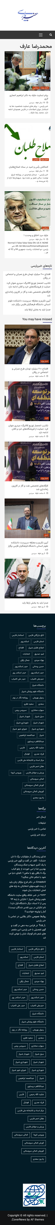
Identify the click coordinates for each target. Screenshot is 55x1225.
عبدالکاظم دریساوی (36, 741)
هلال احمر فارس (37, 766)
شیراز (41, 735)
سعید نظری (29, 704)
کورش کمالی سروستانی (34, 785)
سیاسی (36, 88)
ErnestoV (41, 882)
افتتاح (21, 648)
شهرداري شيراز (22, 723)
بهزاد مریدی (39, 660)
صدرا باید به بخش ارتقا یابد (37, 310)
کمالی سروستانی (37, 779)
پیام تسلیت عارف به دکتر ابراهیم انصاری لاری (28, 97)
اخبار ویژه (44, 88)
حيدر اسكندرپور (21, 666)
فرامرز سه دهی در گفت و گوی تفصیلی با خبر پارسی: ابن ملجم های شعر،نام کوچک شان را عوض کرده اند (27, 932)
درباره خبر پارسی (38, 835)
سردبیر (31, 102)
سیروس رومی (21, 710)
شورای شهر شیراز (20, 729)
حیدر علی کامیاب (18, 679)
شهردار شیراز (38, 723)
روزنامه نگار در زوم (20, 698)
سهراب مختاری (37, 710)
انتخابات (26, 654)
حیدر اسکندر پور (19, 673)
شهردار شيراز (24, 716)
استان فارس (39, 641)
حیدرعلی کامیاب (37, 679)
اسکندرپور (25, 641)
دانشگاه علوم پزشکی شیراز (33, 691)
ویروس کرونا (16, 773)
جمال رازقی (25, 660)
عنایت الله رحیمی (36, 748)
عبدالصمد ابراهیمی (27, 735)
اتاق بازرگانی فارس (36, 635)
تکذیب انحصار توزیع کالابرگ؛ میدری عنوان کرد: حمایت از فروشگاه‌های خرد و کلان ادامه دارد (28, 285)
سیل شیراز (39, 716)
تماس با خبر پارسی (37, 829)
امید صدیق (39, 654)
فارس (22, 748)
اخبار (46, 535)
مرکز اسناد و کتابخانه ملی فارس (30, 760)
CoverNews (19, 1220)
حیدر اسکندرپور (37, 673)
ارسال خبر (41, 817)
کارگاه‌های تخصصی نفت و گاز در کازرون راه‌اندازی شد (27, 294)
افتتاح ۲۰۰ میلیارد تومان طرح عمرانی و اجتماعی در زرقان (28, 276)
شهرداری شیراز (38, 729)
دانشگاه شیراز (38, 685)
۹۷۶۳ (43, 895)
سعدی (41, 704)
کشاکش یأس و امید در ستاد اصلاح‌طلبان (28, 167)
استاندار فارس (18, 635)
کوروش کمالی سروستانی (33, 791)
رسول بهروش (38, 698)
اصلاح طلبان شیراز (36, 648)
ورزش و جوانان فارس (35, 773)
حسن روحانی (38, 666)
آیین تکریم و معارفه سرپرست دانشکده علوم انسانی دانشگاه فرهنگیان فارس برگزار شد (29, 302)
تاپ (46, 418)
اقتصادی (45, 595)
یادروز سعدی (38, 797)
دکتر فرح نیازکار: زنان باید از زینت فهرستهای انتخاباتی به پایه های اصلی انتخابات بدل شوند (27, 886)
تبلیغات (42, 823)
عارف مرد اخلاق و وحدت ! (36, 235)
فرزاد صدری (39, 754)
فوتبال (26, 754)
